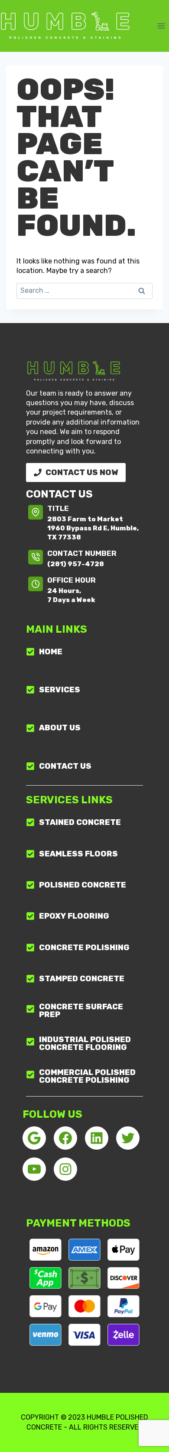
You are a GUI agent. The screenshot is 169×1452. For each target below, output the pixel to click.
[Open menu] (161, 25)
